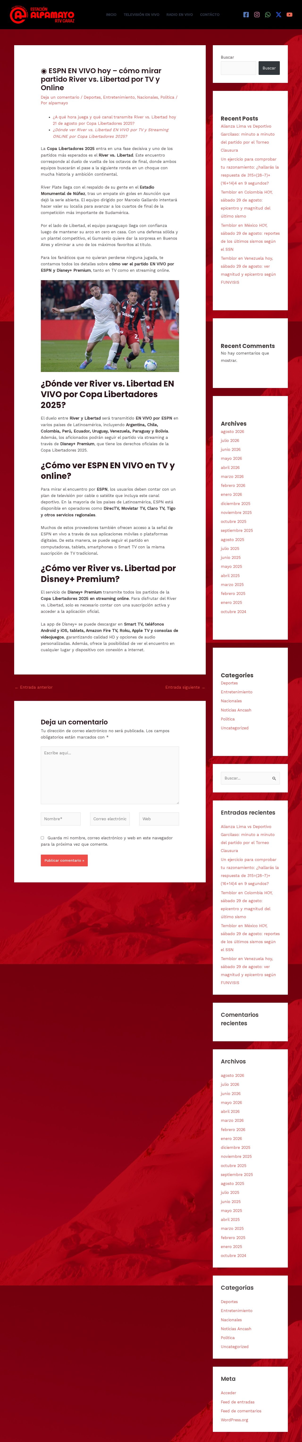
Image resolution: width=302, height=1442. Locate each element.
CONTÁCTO (210, 14)
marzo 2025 (232, 584)
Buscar (227, 57)
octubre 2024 (233, 611)
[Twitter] (279, 15)
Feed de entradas (238, 1402)
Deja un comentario (60, 97)
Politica (167, 97)
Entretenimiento (119, 97)
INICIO (111, 14)
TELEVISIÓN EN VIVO (141, 14)
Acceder (228, 1392)
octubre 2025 (233, 521)
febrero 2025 (233, 593)
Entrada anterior (34, 687)
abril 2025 (230, 575)
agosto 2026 (232, 431)
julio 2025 (230, 548)
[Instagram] (257, 15)
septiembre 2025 (237, 530)
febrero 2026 (233, 485)
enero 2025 (231, 602)
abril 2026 (230, 467)
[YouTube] (289, 15)
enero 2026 (231, 494)
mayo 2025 (231, 566)
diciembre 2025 (235, 503)
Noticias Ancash (236, 710)
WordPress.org (234, 1420)
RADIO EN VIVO (180, 14)
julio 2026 (230, 440)
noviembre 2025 (236, 512)
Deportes (92, 97)
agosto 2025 (232, 539)
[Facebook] (246, 15)
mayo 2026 (231, 458)
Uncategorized (235, 728)
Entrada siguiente (185, 687)
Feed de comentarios (241, 1411)
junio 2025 (231, 557)
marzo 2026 (232, 476)
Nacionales (147, 97)
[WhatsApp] (268, 15)
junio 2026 (231, 449)
